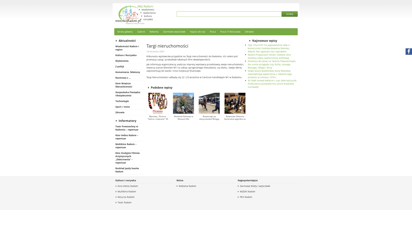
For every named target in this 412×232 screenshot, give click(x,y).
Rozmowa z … (123, 77)
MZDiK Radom (247, 191)
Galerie (141, 31)
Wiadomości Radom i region (127, 48)
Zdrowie (249, 31)
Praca (213, 31)
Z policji (119, 66)
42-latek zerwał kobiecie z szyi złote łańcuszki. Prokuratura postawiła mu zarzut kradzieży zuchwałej (272, 83)
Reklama (154, 31)
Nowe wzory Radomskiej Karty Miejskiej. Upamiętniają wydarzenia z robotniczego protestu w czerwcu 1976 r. (270, 74)
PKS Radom (246, 196)
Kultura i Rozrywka (125, 55)
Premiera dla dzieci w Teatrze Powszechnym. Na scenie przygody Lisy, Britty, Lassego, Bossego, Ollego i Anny (272, 64)
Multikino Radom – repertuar (125, 146)
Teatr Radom (124, 202)
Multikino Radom (127, 191)
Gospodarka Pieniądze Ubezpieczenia (127, 94)
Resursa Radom (126, 196)
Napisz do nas (197, 31)
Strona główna (125, 31)
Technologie (122, 101)
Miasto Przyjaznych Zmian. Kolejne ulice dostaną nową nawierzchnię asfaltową (269, 56)
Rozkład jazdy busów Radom (127, 170)
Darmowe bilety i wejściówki (255, 186)
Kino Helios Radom (128, 186)
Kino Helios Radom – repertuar (126, 137)
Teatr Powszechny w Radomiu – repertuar (126, 128)
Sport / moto (122, 106)
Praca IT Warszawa (230, 31)
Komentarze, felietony (127, 72)
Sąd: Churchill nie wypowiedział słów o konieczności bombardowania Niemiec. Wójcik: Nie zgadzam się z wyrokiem (269, 48)
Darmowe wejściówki (174, 31)
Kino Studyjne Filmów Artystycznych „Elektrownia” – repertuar (127, 157)
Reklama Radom (187, 186)
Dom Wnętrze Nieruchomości (123, 85)
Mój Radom (145, 6)
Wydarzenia (121, 60)
